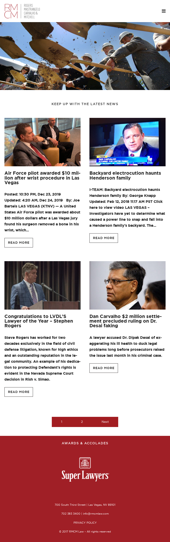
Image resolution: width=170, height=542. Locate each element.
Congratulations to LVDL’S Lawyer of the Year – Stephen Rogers (38, 321)
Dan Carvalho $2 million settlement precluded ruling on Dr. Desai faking (125, 321)
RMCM (26, 11)
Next (105, 421)
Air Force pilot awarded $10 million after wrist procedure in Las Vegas (42, 177)
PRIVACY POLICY (85, 522)
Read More (18, 242)
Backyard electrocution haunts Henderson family (125, 175)
